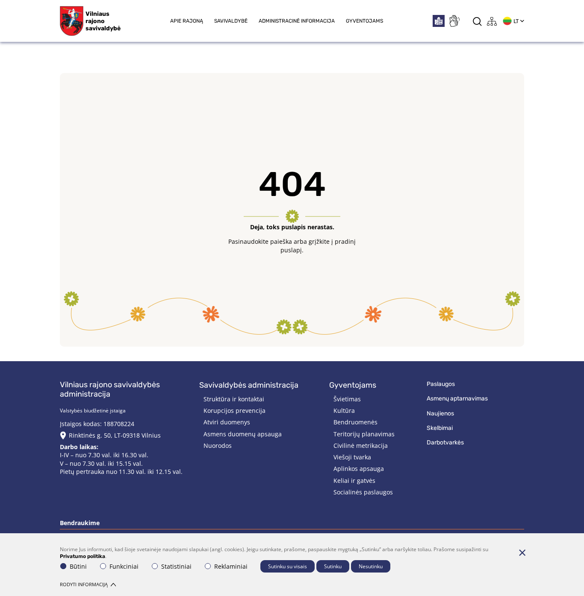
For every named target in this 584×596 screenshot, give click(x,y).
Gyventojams (364, 21)
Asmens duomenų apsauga (243, 434)
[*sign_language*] (454, 21)
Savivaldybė (231, 21)
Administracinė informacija (297, 21)
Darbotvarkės (445, 442)
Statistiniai (176, 566)
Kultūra (344, 410)
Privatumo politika (82, 556)
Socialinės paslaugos (363, 492)
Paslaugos (441, 384)
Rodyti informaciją (84, 584)
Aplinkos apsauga (358, 469)
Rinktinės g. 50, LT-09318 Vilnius (115, 435)
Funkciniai (124, 566)
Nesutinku (371, 566)
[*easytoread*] (439, 21)
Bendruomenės (355, 422)
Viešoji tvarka (352, 457)
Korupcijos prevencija (234, 410)
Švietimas (347, 399)
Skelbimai (440, 428)
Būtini (78, 566)
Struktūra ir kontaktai (234, 399)
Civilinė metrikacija (360, 445)
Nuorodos (218, 445)
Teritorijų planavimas (364, 434)
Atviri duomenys (227, 422)
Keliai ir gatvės (354, 480)
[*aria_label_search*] (477, 21)
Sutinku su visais (287, 566)
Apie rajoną (186, 21)
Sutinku (333, 566)
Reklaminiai (231, 566)
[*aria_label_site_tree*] (492, 21)
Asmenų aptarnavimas (457, 398)
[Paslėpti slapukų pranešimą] (522, 552)
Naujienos (440, 413)
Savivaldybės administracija (248, 385)
